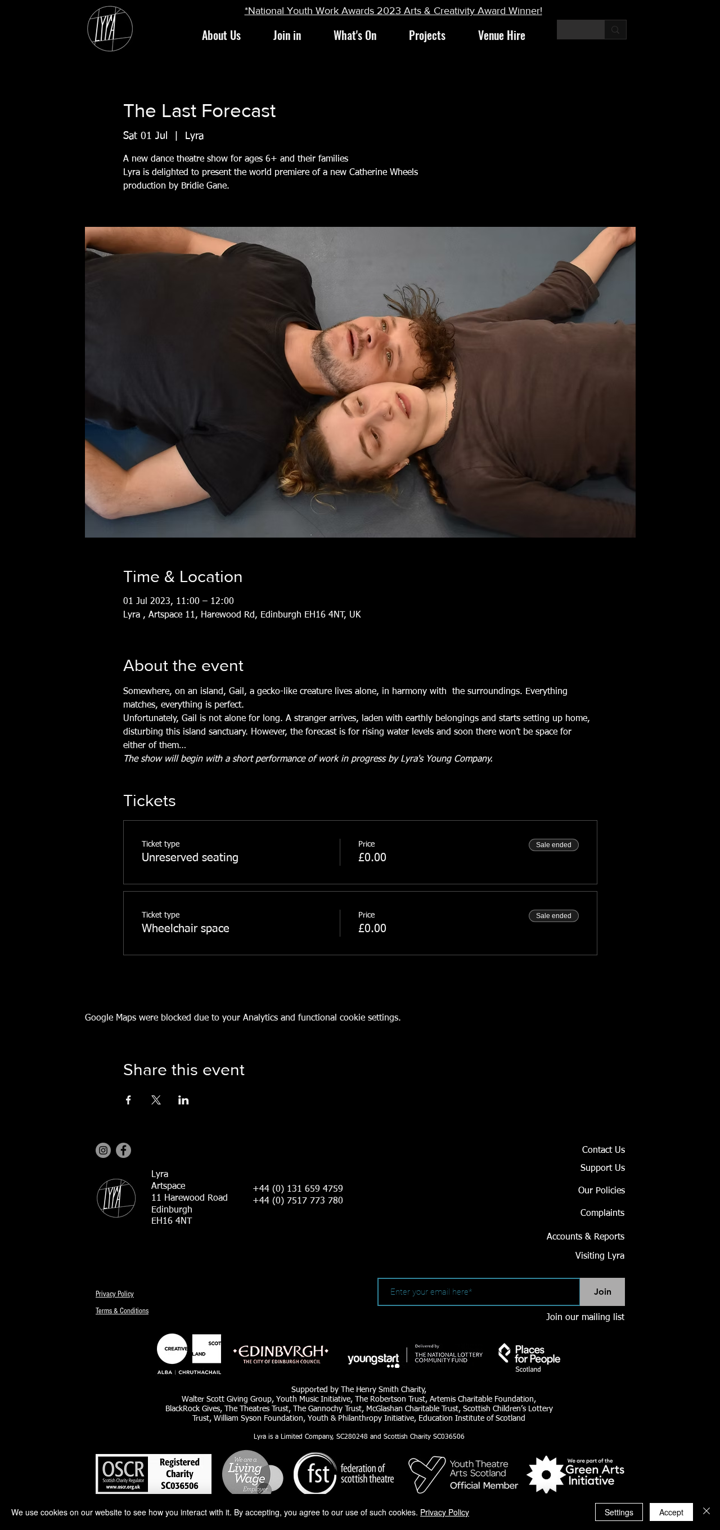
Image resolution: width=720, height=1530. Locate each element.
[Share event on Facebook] (128, 1099)
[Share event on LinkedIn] (183, 1099)
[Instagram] (103, 1150)
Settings (619, 1512)
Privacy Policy (444, 1512)
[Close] (706, 1512)
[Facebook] (123, 1150)
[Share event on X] (156, 1099)
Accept (671, 1512)
